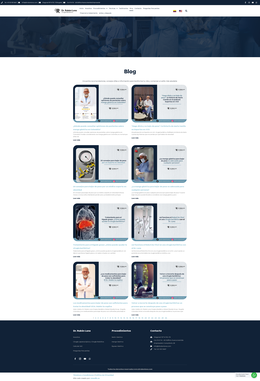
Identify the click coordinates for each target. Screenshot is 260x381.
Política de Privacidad (104, 375)
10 (115, 318)
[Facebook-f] (245, 2)
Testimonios (123, 8)
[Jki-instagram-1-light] (80, 359)
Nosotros (88, 8)
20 (146, 318)
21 (149, 318)
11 (118, 318)
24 (159, 318)
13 (124, 318)
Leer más (76, 140)
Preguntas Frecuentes (151, 8)
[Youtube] (253, 2)
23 (156, 318)
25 (163, 318)
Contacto (138, 8)
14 (127, 318)
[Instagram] (249, 2)
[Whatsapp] (256, 2)
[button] (186, 11)
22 (152, 318)
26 (166, 318)
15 (130, 318)
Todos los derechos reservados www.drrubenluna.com (130, 369)
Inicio (81, 8)
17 (136, 318)
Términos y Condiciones (83, 375)
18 (139, 318)
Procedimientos (99, 8)
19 (142, 318)
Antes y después (105, 13)
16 (133, 318)
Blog (131, 8)
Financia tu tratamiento (89, 13)
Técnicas (112, 8)
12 (121, 318)
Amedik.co (95, 378)
